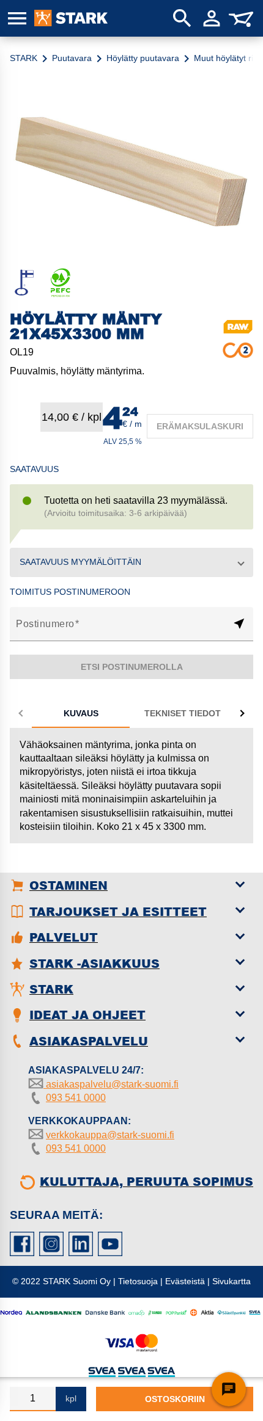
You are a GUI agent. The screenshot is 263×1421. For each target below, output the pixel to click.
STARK (23, 58)
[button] (131, 562)
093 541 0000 (76, 1097)
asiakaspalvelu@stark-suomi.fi (111, 1084)
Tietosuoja (138, 1281)
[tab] (81, 713)
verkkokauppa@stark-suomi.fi (110, 1135)
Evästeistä (185, 1281)
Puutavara (72, 58)
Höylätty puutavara (142, 58)
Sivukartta (231, 1281)
